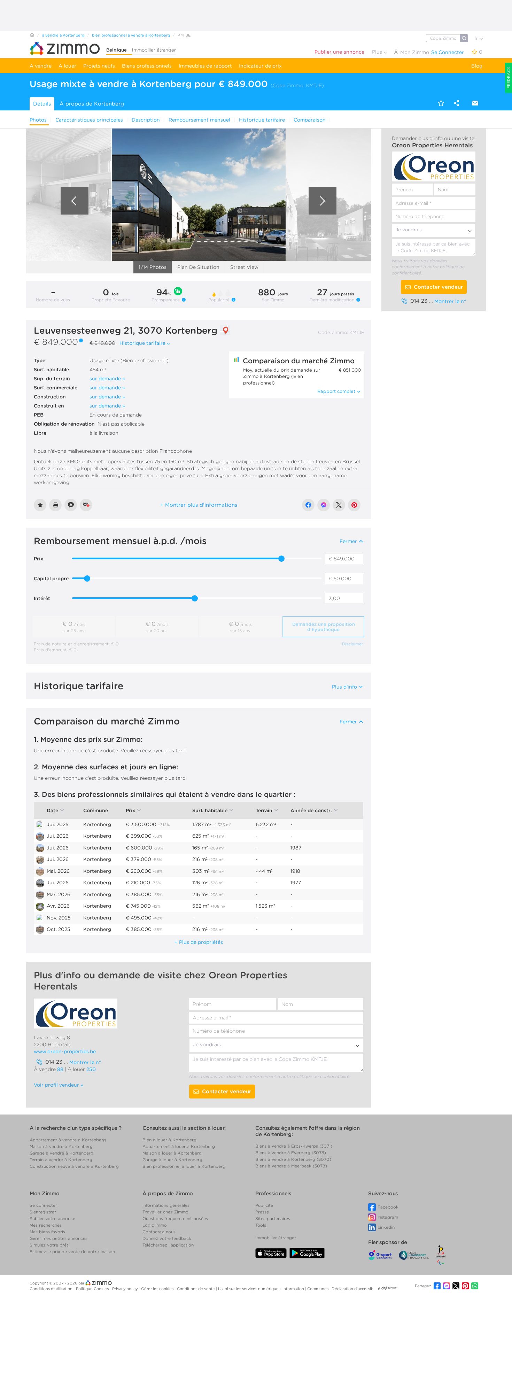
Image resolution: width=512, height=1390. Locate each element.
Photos (38, 120)
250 (91, 1069)
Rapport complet (336, 391)
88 (60, 1069)
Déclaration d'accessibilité (356, 1288)
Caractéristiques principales (89, 120)
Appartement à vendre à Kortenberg (68, 1139)
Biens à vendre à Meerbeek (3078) (291, 1165)
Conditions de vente (196, 1288)
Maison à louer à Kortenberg (172, 1153)
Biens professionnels (147, 66)
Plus (377, 52)
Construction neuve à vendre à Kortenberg (74, 1166)
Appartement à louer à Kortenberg (178, 1146)
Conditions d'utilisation (51, 1288)
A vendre (41, 66)
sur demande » (107, 378)
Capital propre (51, 578)
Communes (318, 1288)
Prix (38, 558)
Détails (42, 104)
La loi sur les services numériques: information (261, 1288)
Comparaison (310, 120)
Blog (476, 66)
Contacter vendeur (438, 287)
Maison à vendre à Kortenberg (61, 1146)
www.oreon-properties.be (65, 1051)
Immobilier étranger (154, 50)
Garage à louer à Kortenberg (172, 1159)
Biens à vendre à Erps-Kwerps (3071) (293, 1146)
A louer (67, 66)
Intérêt (42, 598)
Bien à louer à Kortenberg (169, 1139)
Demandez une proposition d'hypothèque (323, 627)
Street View (244, 267)
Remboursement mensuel (199, 120)
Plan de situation (198, 267)
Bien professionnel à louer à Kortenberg (183, 1166)
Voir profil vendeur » (58, 1085)
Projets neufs (99, 66)
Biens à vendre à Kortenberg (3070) (293, 1159)
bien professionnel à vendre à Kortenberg (131, 35)
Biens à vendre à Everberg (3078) (290, 1152)
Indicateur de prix (260, 66)
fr (476, 38)
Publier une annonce (339, 52)
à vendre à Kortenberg (63, 35)
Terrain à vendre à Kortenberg (61, 1159)
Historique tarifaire (262, 120)
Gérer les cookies (157, 1288)
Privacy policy (125, 1288)
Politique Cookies (93, 1288)
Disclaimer (352, 643)
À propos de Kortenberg (92, 104)
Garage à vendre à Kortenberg (61, 1153)
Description (146, 120)
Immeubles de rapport (205, 66)
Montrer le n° (450, 301)
